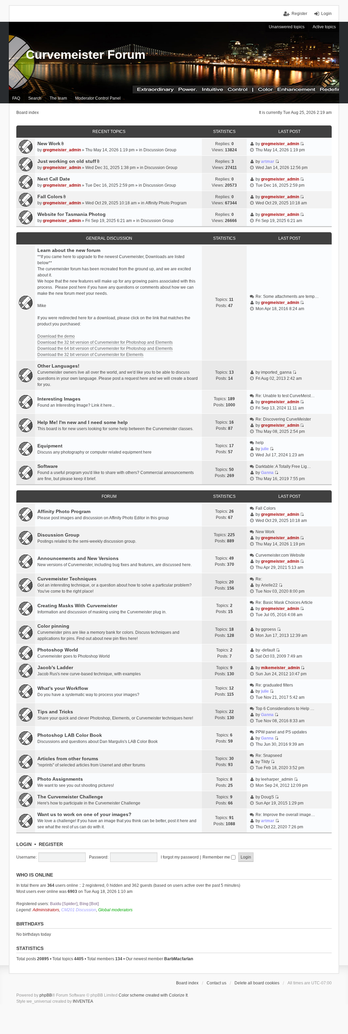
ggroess (268, 629)
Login (24, 844)
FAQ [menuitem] (16, 98)
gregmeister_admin (62, 150)
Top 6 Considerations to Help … (285, 708)
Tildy (265, 761)
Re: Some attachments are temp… (287, 296)
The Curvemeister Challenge (70, 796)
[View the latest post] (302, 302)
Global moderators (115, 910)
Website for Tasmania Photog (71, 214)
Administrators (46, 910)
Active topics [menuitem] (324, 26)
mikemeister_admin (280, 667)
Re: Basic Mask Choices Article (284, 602)
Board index (187, 983)
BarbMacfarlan (178, 958)
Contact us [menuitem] (216, 983)
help (260, 442)
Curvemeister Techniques (67, 578)
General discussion (109, 238)
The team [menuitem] (58, 98)
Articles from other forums (67, 758)
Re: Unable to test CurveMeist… (285, 395)
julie (265, 448)
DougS (267, 797)
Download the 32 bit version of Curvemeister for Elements (90, 354)
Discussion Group (159, 150)
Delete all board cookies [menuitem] (256, 983)
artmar (267, 161)
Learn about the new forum (68, 250)
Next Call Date (53, 179)
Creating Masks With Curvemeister (77, 605)
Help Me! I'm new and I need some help (82, 422)
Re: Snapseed (269, 755)
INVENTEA (83, 1001)
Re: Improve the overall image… (285, 814)
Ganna (267, 472)
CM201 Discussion (78, 910)
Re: (259, 579)
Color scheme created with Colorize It (153, 995)
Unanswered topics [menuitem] (286, 26)
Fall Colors (50, 196)
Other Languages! (58, 366)
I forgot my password (180, 857)
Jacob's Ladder (55, 667)
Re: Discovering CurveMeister (283, 419)
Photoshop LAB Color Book (69, 735)
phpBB (45, 995)
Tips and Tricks (55, 711)
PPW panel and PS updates (281, 732)
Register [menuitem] (299, 13)
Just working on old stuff (66, 161)
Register (51, 844)
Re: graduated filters (274, 685)
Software (47, 466)
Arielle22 (269, 585)
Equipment (50, 445)
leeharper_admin (277, 779)
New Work (48, 143)
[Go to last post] (302, 143)
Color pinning (53, 626)
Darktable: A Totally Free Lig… (283, 466)
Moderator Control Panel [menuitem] (98, 98)
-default (268, 650)
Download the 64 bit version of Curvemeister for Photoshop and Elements (105, 348)
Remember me (217, 857)
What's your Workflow (62, 688)
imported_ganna (276, 372)
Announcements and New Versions (78, 558)
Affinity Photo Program (166, 203)
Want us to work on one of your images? (84, 814)
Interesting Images (59, 399)
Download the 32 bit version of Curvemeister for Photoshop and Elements (105, 342)
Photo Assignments (60, 779)
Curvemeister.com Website (280, 555)
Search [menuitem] (34, 98)
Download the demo (56, 336)
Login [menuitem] (326, 13)
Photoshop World (57, 649)
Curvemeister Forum (85, 55)
